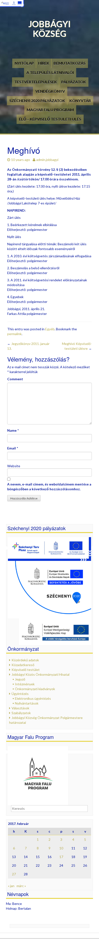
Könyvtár (80, 100)
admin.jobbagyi (47, 160)
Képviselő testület (26, 670)
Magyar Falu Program (50, 109)
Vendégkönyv (50, 91)
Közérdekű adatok (25, 660)
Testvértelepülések (35, 82)
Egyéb (50, 329)
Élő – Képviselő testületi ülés (50, 119)
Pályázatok (73, 82)
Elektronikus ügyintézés (33, 698)
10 (61, 848)
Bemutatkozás (70, 63)
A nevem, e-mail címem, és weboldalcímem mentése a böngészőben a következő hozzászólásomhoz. (49, 486)
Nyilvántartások (26, 703)
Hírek (43, 63)
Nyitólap (24, 63)
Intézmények (25, 684)
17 (61, 857)
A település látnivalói (50, 72)
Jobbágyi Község (49, 28)
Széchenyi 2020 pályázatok (37, 100)
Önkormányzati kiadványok (35, 689)
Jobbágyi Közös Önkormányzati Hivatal (40, 674)
